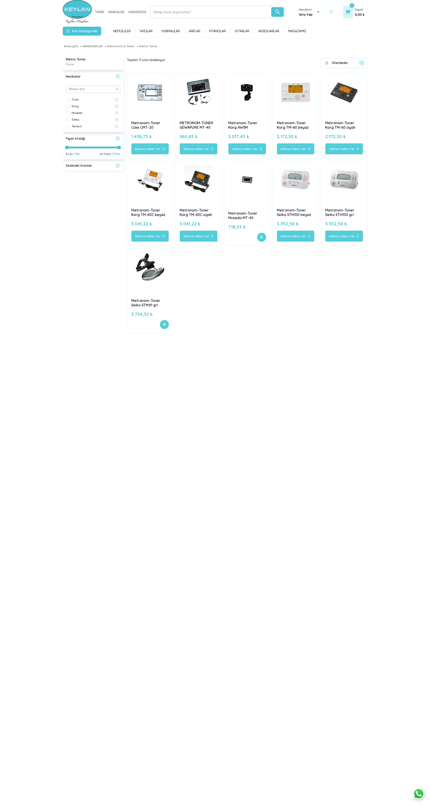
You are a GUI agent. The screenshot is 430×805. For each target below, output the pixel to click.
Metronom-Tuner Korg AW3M (242, 125)
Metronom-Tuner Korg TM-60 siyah (340, 125)
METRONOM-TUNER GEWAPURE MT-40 (196, 125)
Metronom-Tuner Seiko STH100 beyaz (294, 212)
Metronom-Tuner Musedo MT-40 (242, 215)
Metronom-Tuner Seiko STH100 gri (339, 212)
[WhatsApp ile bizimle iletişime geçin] (419, 794)
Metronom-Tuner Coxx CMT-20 (145, 125)
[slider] (67, 147)
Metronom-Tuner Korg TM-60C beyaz (148, 212)
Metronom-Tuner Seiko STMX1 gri (145, 302)
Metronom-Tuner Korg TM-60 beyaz (293, 125)
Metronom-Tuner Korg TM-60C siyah (196, 212)
